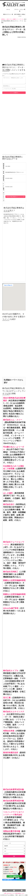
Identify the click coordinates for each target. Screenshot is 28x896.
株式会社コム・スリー (12, 419)
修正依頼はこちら (20, 893)
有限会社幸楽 (8, 730)
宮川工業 (7, 697)
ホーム (8, 9)
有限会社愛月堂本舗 (11, 831)
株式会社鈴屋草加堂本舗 (13, 789)
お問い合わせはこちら (9, 893)
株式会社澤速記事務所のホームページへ (14, 196)
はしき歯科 (8, 493)
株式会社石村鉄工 (10, 571)
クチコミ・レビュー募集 (19, 10)
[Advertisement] (14, 50)
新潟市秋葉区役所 (10, 752)
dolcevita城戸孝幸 (11, 608)
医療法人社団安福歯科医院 (14, 580)
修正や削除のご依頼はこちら (19, 15)
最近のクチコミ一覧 (8, 14)
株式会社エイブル (10, 670)
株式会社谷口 (8, 504)
